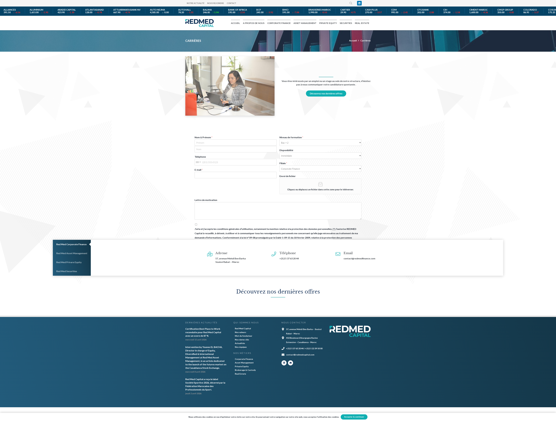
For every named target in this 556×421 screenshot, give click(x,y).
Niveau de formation (291, 137)
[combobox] (198, 162)
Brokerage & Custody (245, 370)
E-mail (199, 169)
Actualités (240, 343)
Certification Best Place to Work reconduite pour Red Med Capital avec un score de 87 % (203, 332)
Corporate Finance (244, 359)
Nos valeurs (240, 332)
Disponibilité (286, 150)
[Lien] (199, 23)
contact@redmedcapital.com (300, 354)
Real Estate (240, 374)
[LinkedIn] (359, 3)
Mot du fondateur (243, 336)
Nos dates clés (242, 339)
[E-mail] (290, 362)
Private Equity (242, 366)
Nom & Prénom (203, 137)
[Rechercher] (351, 3)
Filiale (283, 163)
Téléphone (200, 156)
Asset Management (244, 362)
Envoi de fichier (287, 176)
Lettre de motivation (206, 200)
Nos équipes (241, 347)
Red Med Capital (243, 328)
